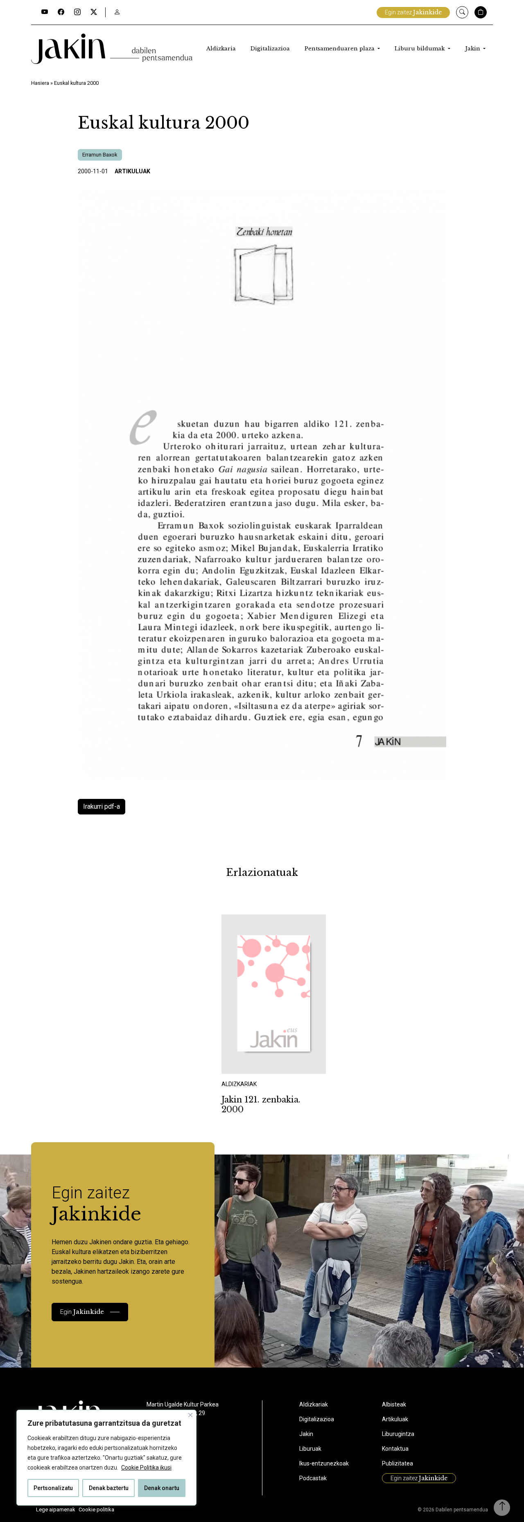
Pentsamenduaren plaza (340, 48)
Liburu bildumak (420, 48)
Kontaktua (395, 1448)
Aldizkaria (221, 48)
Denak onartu (161, 1488)
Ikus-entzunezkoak (324, 1463)
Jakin (473, 48)
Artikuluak (132, 171)
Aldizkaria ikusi (250, 1062)
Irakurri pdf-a (101, 806)
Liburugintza (398, 1434)
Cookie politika (96, 1509)
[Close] (190, 1415)
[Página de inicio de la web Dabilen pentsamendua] (111, 49)
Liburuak (310, 1448)
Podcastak (313, 1478)
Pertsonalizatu (53, 1488)
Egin (82, 1312)
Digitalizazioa (270, 48)
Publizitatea (397, 1463)
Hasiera (40, 83)
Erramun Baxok (99, 155)
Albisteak (394, 1404)
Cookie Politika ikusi (146, 1467)
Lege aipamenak (55, 1509)
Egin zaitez (413, 12)
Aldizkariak (313, 1404)
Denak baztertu (109, 1488)
